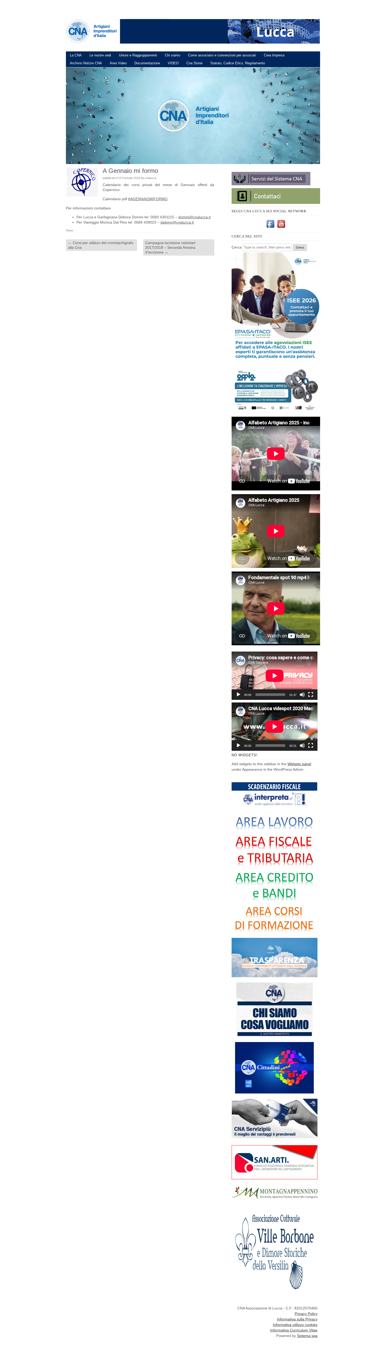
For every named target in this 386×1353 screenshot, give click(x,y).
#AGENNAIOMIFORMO (148, 199)
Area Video (118, 63)
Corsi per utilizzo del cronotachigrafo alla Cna (100, 245)
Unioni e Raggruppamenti (138, 55)
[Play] (238, 694)
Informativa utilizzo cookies (295, 1325)
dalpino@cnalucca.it (177, 222)
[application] (274, 676)
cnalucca (150, 177)
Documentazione (147, 63)
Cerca (237, 247)
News (69, 230)
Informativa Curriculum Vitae (293, 1330)
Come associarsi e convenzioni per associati (222, 55)
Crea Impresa (274, 55)
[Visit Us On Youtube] (281, 228)
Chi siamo (172, 55)
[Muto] (302, 694)
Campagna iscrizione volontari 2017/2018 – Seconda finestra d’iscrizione (170, 247)
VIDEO (173, 63)
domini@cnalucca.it (194, 217)
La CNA (76, 55)
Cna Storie (194, 63)
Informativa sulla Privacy (297, 1319)
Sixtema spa (307, 1336)
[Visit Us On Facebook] (270, 228)
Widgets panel (299, 764)
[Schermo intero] (310, 694)
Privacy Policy (306, 1314)
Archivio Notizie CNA (86, 63)
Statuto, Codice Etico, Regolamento (237, 63)
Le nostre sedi (100, 55)
